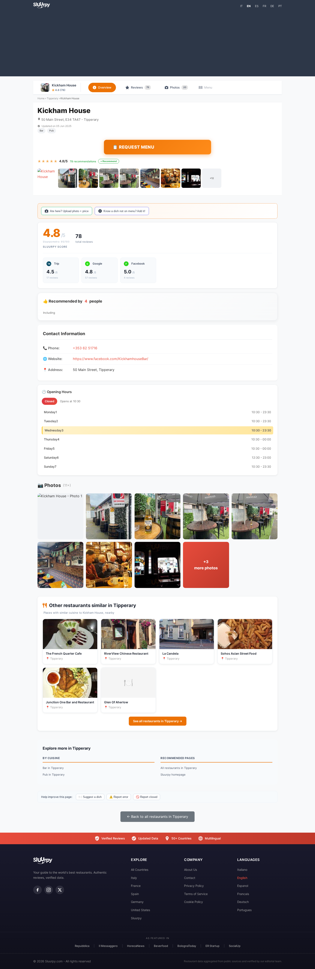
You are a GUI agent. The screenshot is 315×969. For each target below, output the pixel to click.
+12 (212, 178)
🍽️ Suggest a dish (90, 797)
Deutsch (243, 902)
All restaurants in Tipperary (178, 768)
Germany (137, 902)
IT (241, 6)
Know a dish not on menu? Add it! (124, 211)
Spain (135, 894)
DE (272, 6)
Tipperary (52, 98)
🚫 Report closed (146, 797)
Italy (134, 878)
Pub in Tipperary (53, 774)
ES (256, 6)
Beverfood (161, 946)
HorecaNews (135, 946)
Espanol (242, 886)
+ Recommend (108, 161)
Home (41, 98)
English (242, 878)
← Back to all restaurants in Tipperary (157, 816)
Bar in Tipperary (53, 768)
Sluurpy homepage (173, 774)
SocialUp (234, 946)
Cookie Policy (193, 902)
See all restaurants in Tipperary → (157, 721)
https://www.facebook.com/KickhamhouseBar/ (110, 359)
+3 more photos (206, 564)
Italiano (242, 869)
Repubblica (82, 946)
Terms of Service (196, 894)
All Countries (139, 869)
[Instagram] (48, 890)
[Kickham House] (47, 178)
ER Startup (212, 946)
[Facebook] (37, 890)
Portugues (244, 910)
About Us (190, 869)
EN (249, 6)
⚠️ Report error (118, 797)
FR (264, 6)
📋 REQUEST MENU (133, 147)
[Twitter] (60, 890)
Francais (243, 894)
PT (280, 6)
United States (140, 910)
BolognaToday (186, 946)
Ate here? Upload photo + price (69, 211)
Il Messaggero (108, 946)
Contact (189, 878)
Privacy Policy (194, 886)
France (136, 886)
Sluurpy (136, 918)
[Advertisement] (157, 42)
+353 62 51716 (85, 348)
